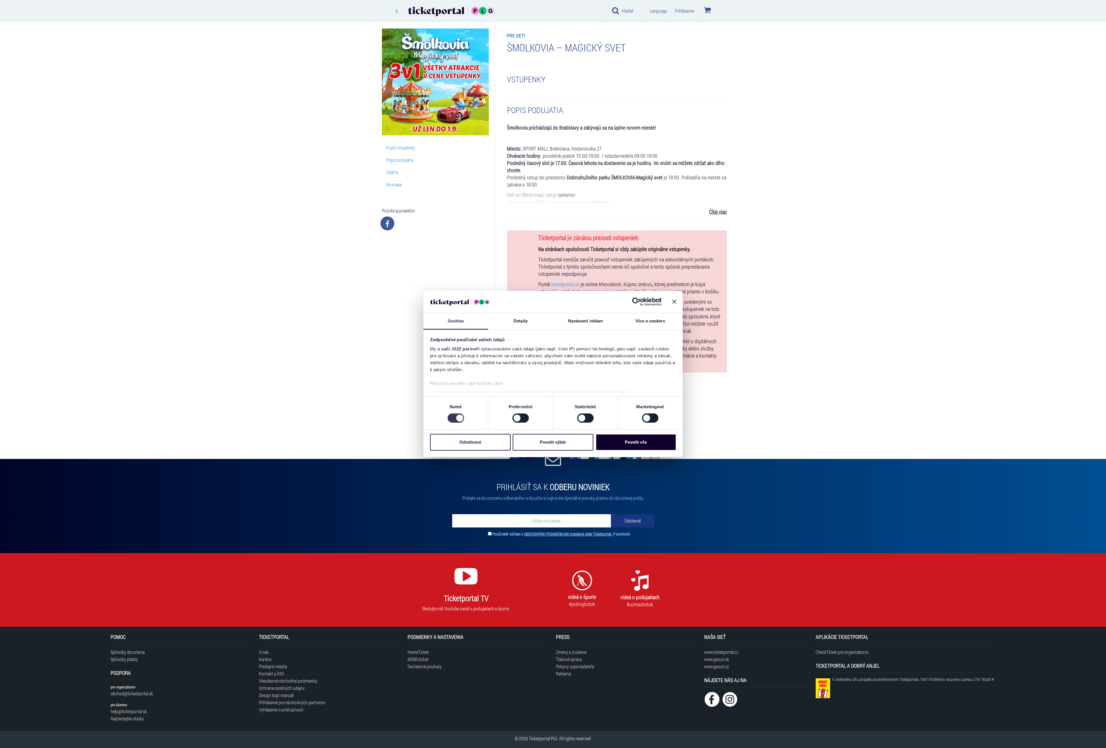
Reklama (563, 674)
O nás (264, 652)
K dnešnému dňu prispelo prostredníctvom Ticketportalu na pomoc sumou (913, 679)
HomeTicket (418, 652)
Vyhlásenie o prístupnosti (281, 710)
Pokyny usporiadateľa (575, 666)
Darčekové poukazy (425, 666)
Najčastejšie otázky (127, 718)
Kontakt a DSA (271, 674)
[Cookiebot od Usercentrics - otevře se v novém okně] (636, 301)
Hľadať (627, 11)
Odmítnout (470, 442)
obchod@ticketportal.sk (132, 693)
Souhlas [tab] (456, 320)
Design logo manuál (276, 695)
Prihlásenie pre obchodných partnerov (292, 702)
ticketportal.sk (565, 284)
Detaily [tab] (521, 320)
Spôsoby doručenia (128, 652)
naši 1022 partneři (460, 348)
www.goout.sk (716, 659)
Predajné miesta (273, 666)
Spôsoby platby (124, 659)
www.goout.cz (716, 666)
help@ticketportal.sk (129, 711)
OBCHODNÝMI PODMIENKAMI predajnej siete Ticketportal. (568, 534)
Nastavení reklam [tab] (585, 320)
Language (658, 11)
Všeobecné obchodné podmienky (288, 681)
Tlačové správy (569, 659)
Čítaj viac (718, 211)
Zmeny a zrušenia (571, 652)
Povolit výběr (553, 442)
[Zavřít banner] (674, 302)
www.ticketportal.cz (721, 652)
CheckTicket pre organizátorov (842, 652)
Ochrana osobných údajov (282, 688)
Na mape (394, 184)
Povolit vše (636, 442)
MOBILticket (418, 659)
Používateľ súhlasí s (561, 534)
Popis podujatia (399, 160)
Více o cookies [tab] (650, 320)
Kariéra (265, 659)
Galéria (392, 172)
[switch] (520, 418)
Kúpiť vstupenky (400, 148)
